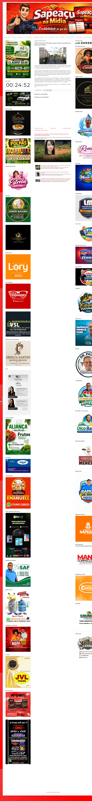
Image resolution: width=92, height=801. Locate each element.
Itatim (57, 37)
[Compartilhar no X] (48, 90)
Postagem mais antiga (67, 128)
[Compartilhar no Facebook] (50, 90)
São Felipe (51, 37)
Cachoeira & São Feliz (38, 37)
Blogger (58, 792)
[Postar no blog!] (47, 90)
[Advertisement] (17, 776)
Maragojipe (62, 37)
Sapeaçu (14, 37)
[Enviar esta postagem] (44, 90)
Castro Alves (20, 37)
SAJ (46, 37)
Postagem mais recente (39, 128)
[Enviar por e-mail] (46, 90)
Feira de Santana (70, 37)
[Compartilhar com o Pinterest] (51, 90)
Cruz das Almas (28, 37)
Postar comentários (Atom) (42, 130)
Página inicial (7, 37)
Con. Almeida (79, 37)
